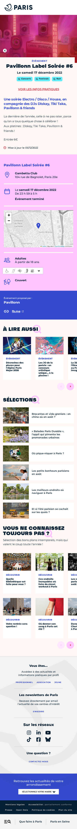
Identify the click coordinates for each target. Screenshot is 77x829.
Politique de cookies (43, 810)
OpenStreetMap (59, 246)
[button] (38, 226)
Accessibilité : (50, 804)
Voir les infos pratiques (38, 89)
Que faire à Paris (30, 821)
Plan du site (65, 810)
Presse (8, 810)
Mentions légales (15, 804)
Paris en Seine (60, 821)
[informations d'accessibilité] (23, 271)
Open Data (22, 810)
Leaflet (44, 246)
